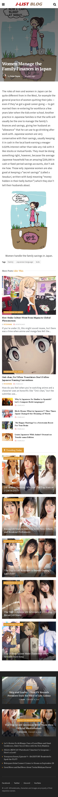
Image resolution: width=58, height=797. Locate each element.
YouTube (37, 783)
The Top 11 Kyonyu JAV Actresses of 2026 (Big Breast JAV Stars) (28, 613)
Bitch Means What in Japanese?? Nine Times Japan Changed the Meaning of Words (35, 412)
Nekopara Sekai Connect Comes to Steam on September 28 (29, 763)
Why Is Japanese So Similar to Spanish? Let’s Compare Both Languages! (33, 400)
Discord (27, 783)
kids (38, 262)
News (29, 688)
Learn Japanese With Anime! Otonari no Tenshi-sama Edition (33, 435)
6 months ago (20, 324)
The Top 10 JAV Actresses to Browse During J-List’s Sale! (27, 572)
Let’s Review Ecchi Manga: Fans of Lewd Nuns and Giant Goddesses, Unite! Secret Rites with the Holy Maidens (27, 744)
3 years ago (20, 429)
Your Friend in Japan (13, 312)
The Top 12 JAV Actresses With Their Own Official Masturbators (29, 726)
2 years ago (19, 384)
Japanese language (24, 262)
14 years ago (30, 76)
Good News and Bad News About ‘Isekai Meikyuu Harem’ (28, 767)
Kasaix (23, 699)
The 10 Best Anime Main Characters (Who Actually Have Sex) (26, 655)
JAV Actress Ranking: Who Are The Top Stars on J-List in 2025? (29, 489)
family (10, 262)
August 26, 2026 (33, 699)
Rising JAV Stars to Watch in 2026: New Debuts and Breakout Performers (28, 530)
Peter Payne (15, 76)
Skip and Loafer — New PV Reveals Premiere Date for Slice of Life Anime (29, 694)
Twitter (17, 783)
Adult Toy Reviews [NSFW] (29, 720)
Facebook (6, 783)
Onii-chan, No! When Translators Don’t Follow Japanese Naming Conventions (25, 379)
